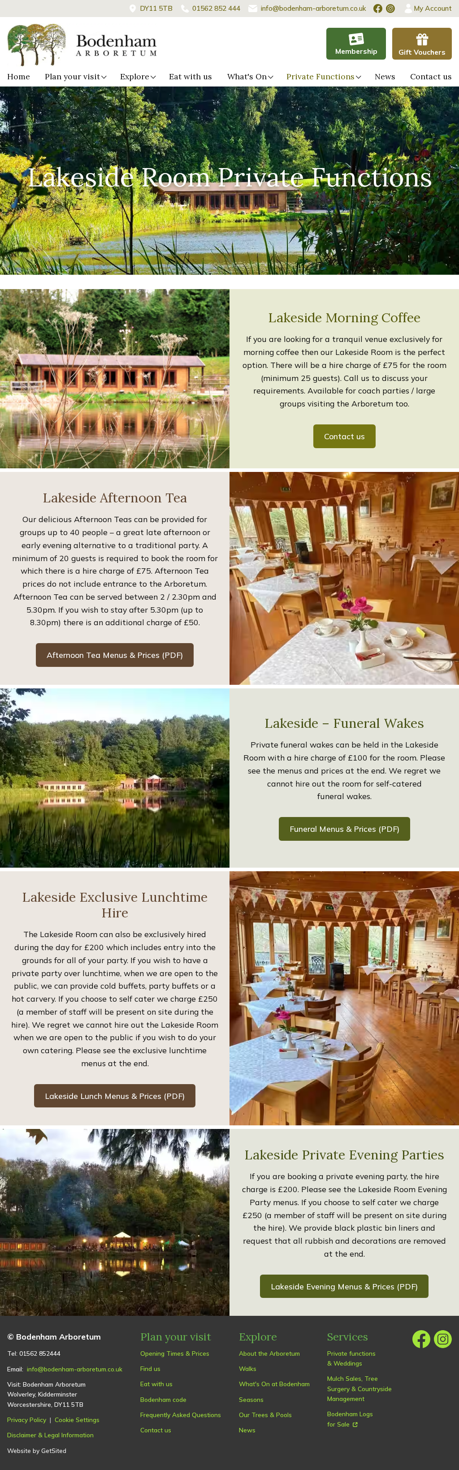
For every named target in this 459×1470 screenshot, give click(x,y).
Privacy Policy (26, 1419)
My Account (433, 8)
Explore (134, 76)
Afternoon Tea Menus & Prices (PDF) (115, 655)
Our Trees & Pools (265, 1414)
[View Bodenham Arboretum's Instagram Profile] (390, 8)
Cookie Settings (77, 1419)
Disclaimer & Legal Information (50, 1435)
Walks (247, 1368)
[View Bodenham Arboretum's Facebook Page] (377, 8)
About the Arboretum (269, 1353)
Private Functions (320, 76)
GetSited (53, 1450)
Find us (150, 1368)
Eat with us (190, 76)
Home (18, 76)
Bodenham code (163, 1399)
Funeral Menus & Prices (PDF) (344, 829)
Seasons (251, 1399)
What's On (247, 76)
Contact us (431, 76)
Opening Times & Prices (174, 1353)
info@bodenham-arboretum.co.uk (74, 1369)
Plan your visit (72, 76)
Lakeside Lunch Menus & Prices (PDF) (115, 1096)
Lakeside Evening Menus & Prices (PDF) (344, 1286)
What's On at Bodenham (274, 1384)
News (385, 76)
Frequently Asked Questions (180, 1414)
